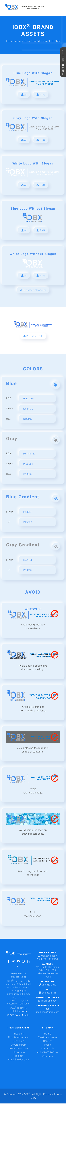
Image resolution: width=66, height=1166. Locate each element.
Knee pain (18, 1033)
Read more (20, 990)
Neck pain (18, 1041)
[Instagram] (23, 961)
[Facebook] (8, 961)
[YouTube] (18, 961)
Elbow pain (18, 1052)
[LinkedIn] (28, 961)
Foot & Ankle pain (18, 1037)
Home (47, 1033)
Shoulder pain (18, 1044)
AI (25, 94)
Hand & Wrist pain (18, 1059)
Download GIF (34, 336)
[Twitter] (13, 961)
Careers (47, 1041)
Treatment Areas (47, 1037)
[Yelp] (18, 966)
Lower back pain (18, 1048)
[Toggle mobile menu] (59, 8)
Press (47, 1044)
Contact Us (47, 1048)
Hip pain (18, 1055)
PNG (42, 94)
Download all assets (34, 290)
